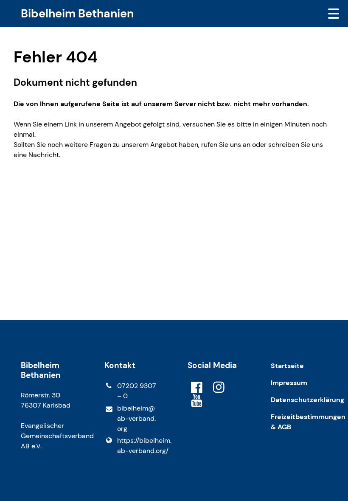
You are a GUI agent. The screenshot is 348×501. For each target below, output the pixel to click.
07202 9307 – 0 (136, 390)
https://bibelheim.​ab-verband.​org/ (138, 445)
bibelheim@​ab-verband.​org (136, 418)
